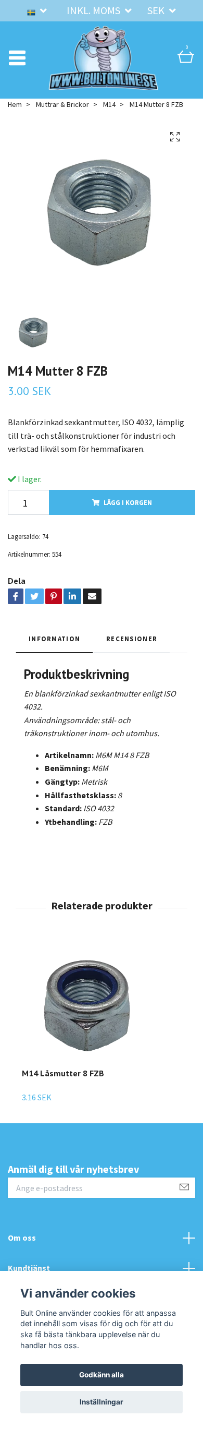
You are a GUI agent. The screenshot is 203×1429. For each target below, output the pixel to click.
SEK (157, 10)
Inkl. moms (94, 10)
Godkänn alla (101, 1375)
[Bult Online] (103, 65)
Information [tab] (54, 652)
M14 (109, 118)
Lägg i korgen (128, 516)
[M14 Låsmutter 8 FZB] (87, 1019)
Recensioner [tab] (131, 652)
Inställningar (101, 1402)
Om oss (22, 1251)
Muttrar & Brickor (62, 118)
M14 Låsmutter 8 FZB (63, 1087)
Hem (15, 118)
